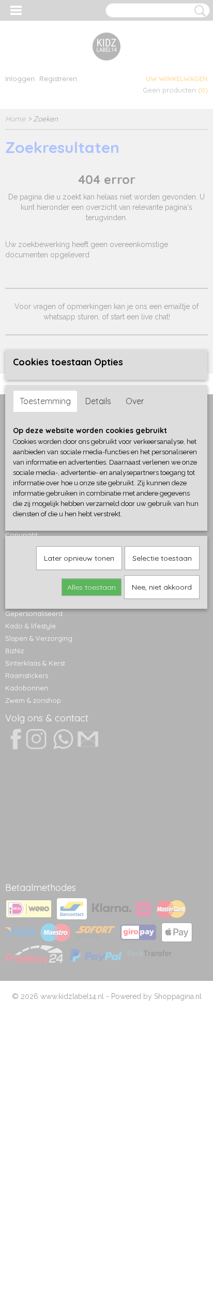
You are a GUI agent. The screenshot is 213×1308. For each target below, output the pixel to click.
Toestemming (45, 401)
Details (98, 401)
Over (135, 401)
